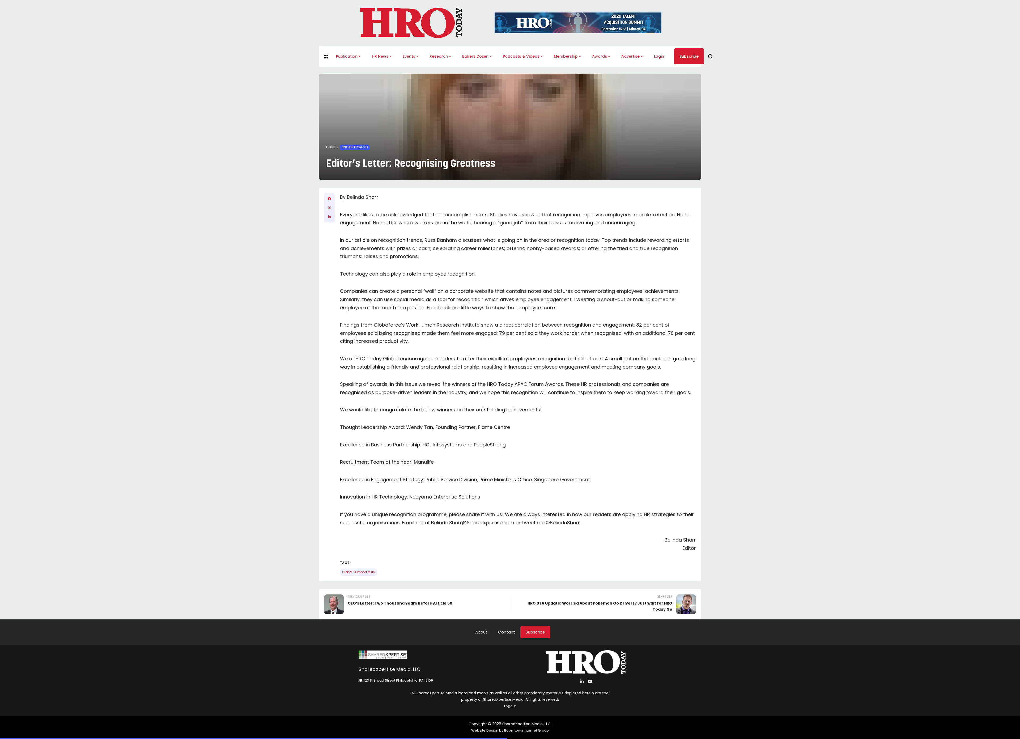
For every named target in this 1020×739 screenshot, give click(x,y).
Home (330, 147)
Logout (510, 705)
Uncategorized (355, 147)
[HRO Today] (434, 655)
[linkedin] (329, 216)
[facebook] (329, 198)
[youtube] (590, 681)
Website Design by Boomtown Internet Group (510, 730)
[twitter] (329, 207)
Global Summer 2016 (358, 572)
